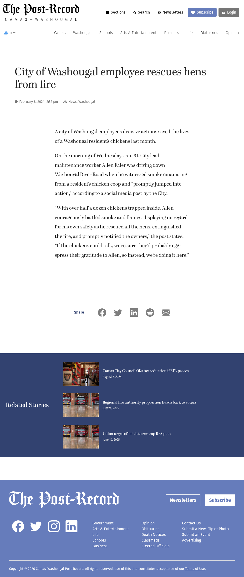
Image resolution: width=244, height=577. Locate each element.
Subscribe (205, 12)
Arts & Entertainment (138, 33)
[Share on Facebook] (102, 312)
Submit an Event (196, 534)
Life (190, 33)
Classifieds (150, 540)
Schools (106, 33)
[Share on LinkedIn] (134, 312)
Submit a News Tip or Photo (205, 529)
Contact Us (191, 523)
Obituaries (209, 33)
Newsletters (173, 12)
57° (13, 33)
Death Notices (154, 534)
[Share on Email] (166, 312)
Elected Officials (155, 546)
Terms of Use (195, 569)
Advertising (191, 540)
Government (103, 523)
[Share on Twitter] (118, 312)
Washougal (82, 33)
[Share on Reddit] (150, 312)
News (72, 102)
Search (144, 12)
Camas (60, 33)
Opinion (232, 33)
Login (231, 12)
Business (171, 33)
